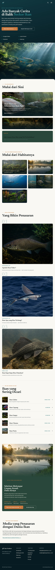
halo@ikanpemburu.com (45, 550)
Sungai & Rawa (6, 36)
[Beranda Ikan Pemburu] (3, 2)
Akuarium (5, 39)
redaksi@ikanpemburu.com (46, 553)
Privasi (29, 559)
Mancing (21, 39)
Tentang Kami (31, 550)
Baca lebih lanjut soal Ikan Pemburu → (12, 537)
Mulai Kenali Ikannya (9, 28)
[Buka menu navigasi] (51, 2)
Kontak (29, 557)
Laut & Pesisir (22, 36)
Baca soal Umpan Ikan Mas (13, 507)
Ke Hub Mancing (30, 507)
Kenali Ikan (18, 550)
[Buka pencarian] (47, 2)
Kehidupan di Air (20, 553)
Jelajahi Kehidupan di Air (26, 28)
